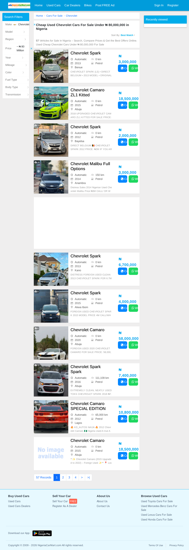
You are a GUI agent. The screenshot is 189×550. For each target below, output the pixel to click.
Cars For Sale (54, 15)
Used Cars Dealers (19, 506)
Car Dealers (72, 5)
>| (88, 477)
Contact (125, 68)
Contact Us (103, 506)
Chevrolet (71, 15)
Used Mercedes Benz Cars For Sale (159, 508)
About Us (102, 501)
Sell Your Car (64, 501)
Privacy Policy (176, 545)
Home (39, 5)
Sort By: (122, 35)
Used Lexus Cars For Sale (156, 514)
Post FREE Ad (104, 5)
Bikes (88, 5)
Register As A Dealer (64, 506)
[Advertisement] (87, 223)
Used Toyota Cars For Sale (157, 501)
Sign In (159, 5)
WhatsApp (136, 68)
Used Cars (54, 5)
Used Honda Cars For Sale (157, 519)
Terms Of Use (156, 545)
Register (172, 5)
